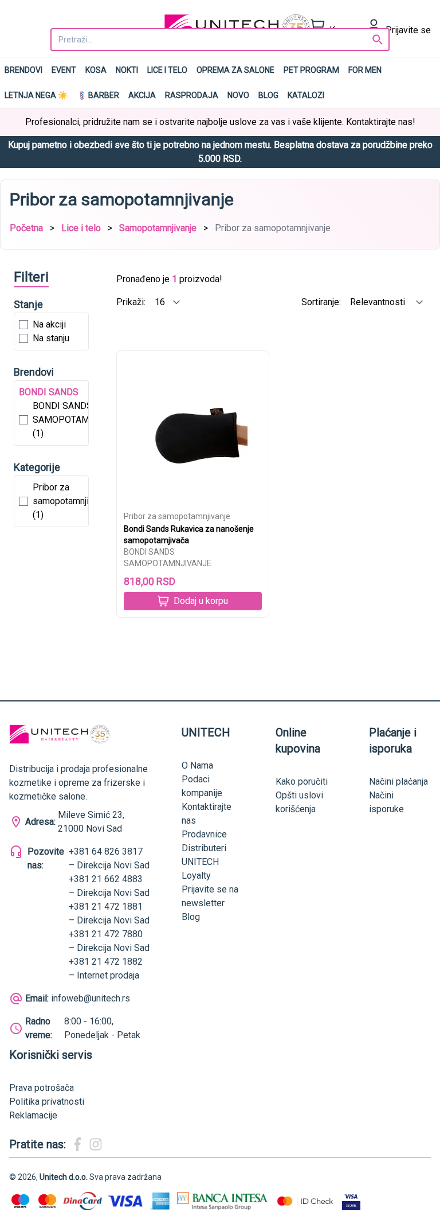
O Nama (197, 765)
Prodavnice (204, 834)
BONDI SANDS (48, 392)
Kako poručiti (302, 781)
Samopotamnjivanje (158, 228)
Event (64, 70)
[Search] (377, 39)
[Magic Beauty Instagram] (96, 1144)
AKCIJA (142, 95)
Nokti (127, 70)
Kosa (96, 70)
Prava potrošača (41, 1087)
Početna (26, 228)
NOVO (238, 95)
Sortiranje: (322, 302)
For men (365, 70)
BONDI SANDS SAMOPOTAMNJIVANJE (167, 557)
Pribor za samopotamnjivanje (177, 516)
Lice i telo (167, 70)
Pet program (311, 70)
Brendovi (23, 70)
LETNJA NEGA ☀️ (36, 95)
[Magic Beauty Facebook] (77, 1144)
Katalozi (306, 95)
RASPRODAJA (191, 95)
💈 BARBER (98, 95)
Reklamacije (33, 1115)
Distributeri (204, 848)
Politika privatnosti (46, 1101)
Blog (268, 95)
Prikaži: (132, 302)
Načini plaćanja (398, 781)
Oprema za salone (235, 70)
